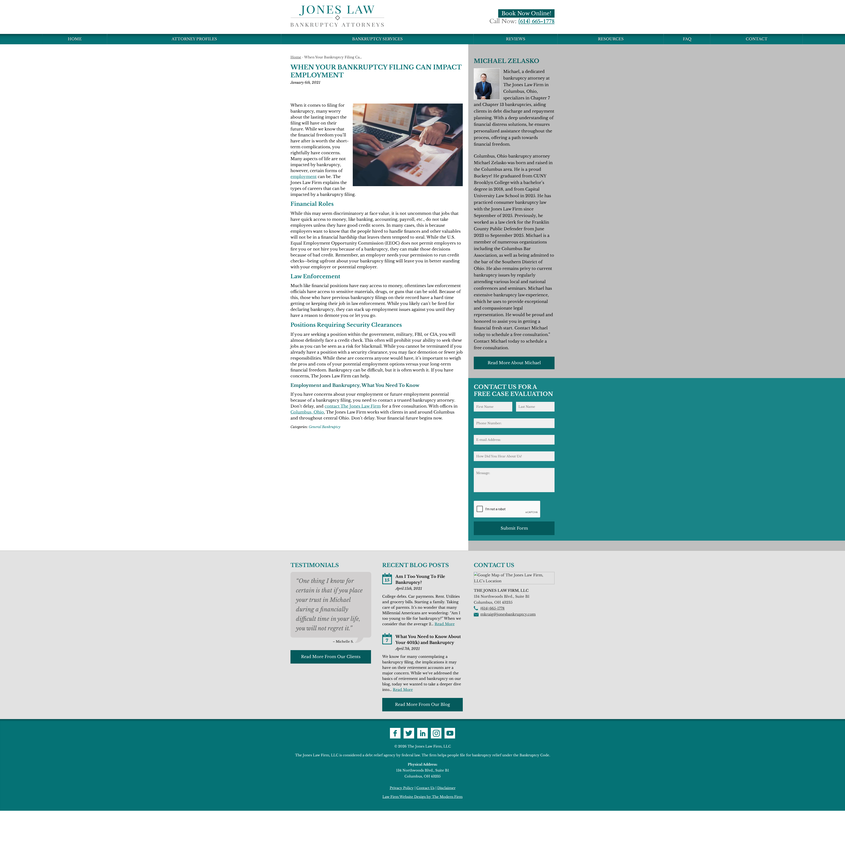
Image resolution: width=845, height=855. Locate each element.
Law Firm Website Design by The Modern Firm (422, 797)
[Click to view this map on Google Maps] (514, 581)
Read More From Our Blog (422, 704)
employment (303, 176)
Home (75, 39)
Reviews (515, 39)
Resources (611, 39)
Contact (757, 39)
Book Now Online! (526, 13)
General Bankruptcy (324, 427)
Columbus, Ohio (307, 412)
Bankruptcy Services (377, 39)
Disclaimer (446, 788)
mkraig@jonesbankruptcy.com (508, 614)
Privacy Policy (402, 788)
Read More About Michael (514, 362)
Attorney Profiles (194, 39)
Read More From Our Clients (330, 656)
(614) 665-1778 (536, 21)
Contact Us (425, 788)
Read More (445, 624)
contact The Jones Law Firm (353, 406)
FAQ (687, 39)
